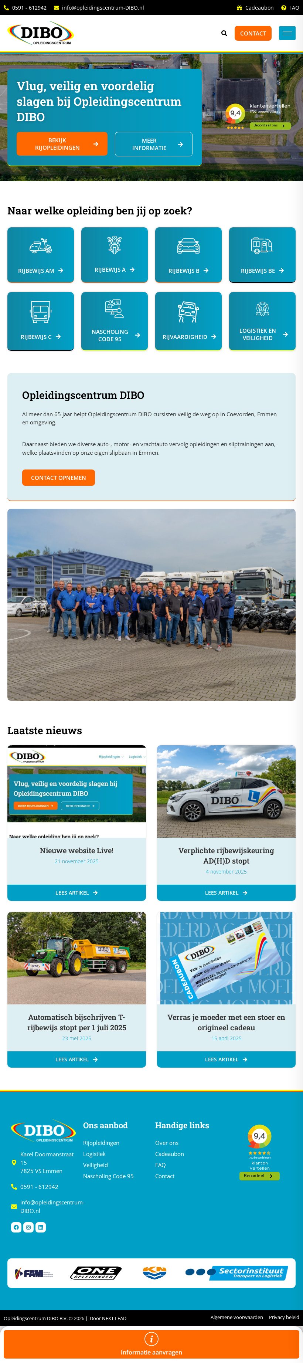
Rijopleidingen (101, 1142)
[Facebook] (16, 1227)
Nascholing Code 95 (108, 1176)
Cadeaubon (169, 1153)
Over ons (166, 1142)
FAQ (160, 1165)
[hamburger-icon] (287, 33)
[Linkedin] (40, 1227)
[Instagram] (28, 1227)
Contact (164, 1176)
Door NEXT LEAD (108, 1318)
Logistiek (94, 1153)
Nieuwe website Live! (76, 850)
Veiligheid (95, 1165)
